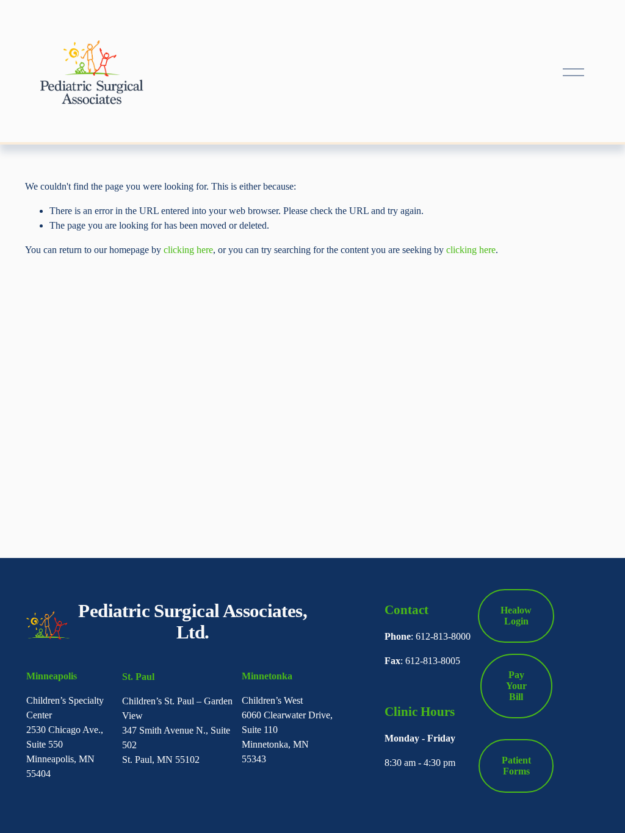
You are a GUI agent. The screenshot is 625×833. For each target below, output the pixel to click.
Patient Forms (516, 765)
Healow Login (516, 615)
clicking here (188, 250)
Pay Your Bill (516, 686)
